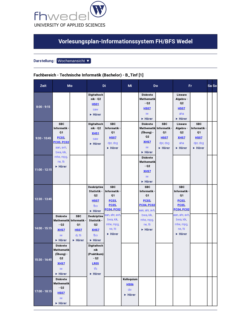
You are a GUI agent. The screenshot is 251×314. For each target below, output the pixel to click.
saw (95, 109)
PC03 (60, 137)
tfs (95, 268)
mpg (64, 157)
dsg (115, 143)
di (76, 235)
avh (64, 147)
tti (63, 161)
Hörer (97, 114)
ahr (112, 215)
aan (57, 147)
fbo (95, 206)
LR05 (95, 263)
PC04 (108, 209)
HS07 (147, 108)
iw (147, 113)
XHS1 (95, 133)
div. (130, 289)
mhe (57, 157)
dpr (110, 143)
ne (59, 161)
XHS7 (147, 141)
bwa (58, 152)
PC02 (65, 142)
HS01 (95, 104)
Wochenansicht (74, 61)
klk (64, 152)
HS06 (130, 284)
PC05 (56, 142)
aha (181, 113)
